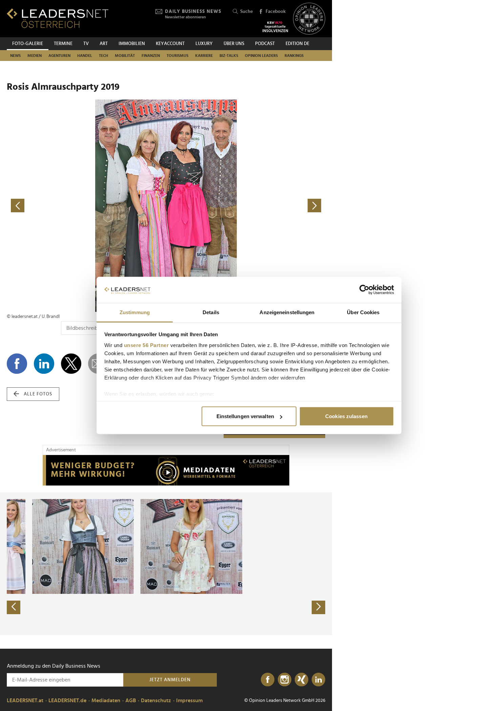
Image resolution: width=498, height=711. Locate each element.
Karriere (204, 55)
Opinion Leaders (261, 55)
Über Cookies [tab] (363, 312)
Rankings (294, 55)
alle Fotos (38, 394)
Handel (84, 55)
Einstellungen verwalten (245, 416)
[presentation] (13, 607)
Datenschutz (156, 700)
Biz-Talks (229, 55)
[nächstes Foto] (245, 206)
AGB (130, 700)
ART (104, 43)
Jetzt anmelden (170, 679)
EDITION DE (297, 43)
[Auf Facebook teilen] (17, 363)
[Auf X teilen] (71, 363)
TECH (103, 55)
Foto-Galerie (27, 43)
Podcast (265, 43)
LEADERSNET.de (67, 700)
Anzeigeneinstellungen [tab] (287, 312)
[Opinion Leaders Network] (309, 19)
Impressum (189, 700)
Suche (246, 11)
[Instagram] (284, 680)
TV (86, 43)
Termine (63, 43)
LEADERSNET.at (25, 700)
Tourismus (177, 55)
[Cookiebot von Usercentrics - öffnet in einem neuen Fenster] (364, 290)
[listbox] (166, 563)
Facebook (276, 11)
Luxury (204, 43)
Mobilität (125, 55)
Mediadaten (105, 700)
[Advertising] (166, 470)
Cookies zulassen (346, 416)
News (15, 55)
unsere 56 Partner (146, 345)
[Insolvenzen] (275, 26)
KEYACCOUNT (170, 43)
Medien (34, 55)
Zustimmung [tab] (135, 312)
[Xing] (301, 680)
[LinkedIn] (318, 680)
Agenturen (59, 55)
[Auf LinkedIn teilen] (44, 363)
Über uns (234, 43)
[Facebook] (267, 680)
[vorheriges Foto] (86, 206)
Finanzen (151, 55)
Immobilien (132, 43)
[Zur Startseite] (57, 18)
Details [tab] (211, 312)
